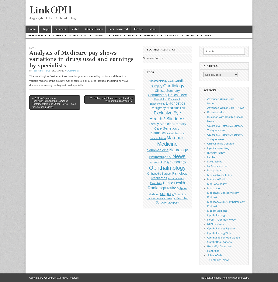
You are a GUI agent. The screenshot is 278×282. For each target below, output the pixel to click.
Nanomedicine (158, 150)
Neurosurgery (160, 157)
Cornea (58, 35)
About (152, 29)
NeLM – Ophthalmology (221, 219)
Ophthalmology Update (221, 228)
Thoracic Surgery (156, 198)
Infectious (151, 35)
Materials (175, 137)
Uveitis (132, 35)
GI (179, 128)
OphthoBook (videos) (220, 241)
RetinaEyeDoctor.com (220, 246)
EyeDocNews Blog (218, 148)
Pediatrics (171, 35)
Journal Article (158, 138)
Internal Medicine (175, 133)
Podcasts (60, 29)
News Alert (154, 162)
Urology (170, 198)
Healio (211, 156)
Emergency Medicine (164, 108)
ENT (182, 108)
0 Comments (73, 70)
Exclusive (163, 112)
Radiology (157, 188)
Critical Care (177, 95)
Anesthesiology (157, 80)
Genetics (169, 128)
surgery (167, 193)
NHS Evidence (215, 224)
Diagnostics (175, 103)
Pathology (179, 173)
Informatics (158, 133)
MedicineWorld (216, 179)
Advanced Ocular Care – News (225, 107)
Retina (117, 35)
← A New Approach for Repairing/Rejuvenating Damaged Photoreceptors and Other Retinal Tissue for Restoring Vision (54, 102)
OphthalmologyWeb (219, 233)
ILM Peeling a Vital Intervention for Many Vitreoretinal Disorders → (110, 100)
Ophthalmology (167, 168)
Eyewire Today (216, 152)
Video (75, 29)
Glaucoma (79, 35)
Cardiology (173, 85)
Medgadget (214, 170)
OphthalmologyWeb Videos (223, 237)
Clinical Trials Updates (220, 143)
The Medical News (41, 70)
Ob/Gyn (166, 162)
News (32, 48)
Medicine (167, 144)
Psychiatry (156, 183)
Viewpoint (173, 202)
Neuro (190, 35)
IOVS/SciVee (214, 161)
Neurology (178, 150)
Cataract (100, 35)
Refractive (35, 35)
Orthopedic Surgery (159, 173)
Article (171, 81)
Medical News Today (219, 174)
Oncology (179, 162)
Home (32, 29)
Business (207, 35)
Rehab (173, 188)
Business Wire (215, 112)
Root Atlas (213, 250)
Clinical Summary (167, 90)
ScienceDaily (215, 255)
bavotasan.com (240, 278)
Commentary (157, 95)
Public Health (174, 183)
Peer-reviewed (118, 29)
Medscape (213, 188)
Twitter (138, 29)
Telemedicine (180, 194)
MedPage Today (217, 183)
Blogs (45, 29)
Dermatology (161, 99)
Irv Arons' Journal (217, 166)
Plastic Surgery (176, 178)
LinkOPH (50, 10)
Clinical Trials (94, 29)
